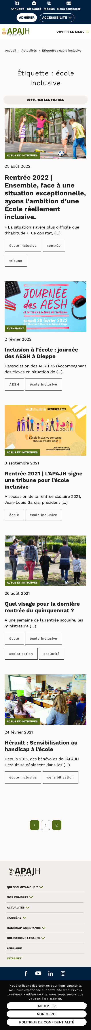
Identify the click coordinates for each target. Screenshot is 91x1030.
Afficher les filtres (45, 100)
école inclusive (23, 246)
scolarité (52, 654)
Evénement (15, 328)
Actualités (29, 50)
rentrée (54, 246)
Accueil (10, 50)
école (14, 515)
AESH (14, 384)
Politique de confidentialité (46, 1022)
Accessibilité (54, 18)
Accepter (47, 1006)
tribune (15, 261)
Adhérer (26, 18)
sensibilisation (60, 777)
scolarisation (21, 654)
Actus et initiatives (22, 155)
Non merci (46, 1014)
